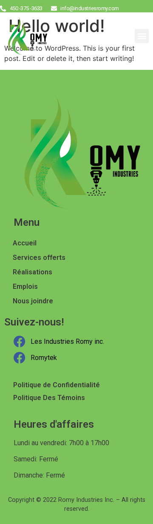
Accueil (25, 243)
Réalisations (32, 272)
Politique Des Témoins (49, 398)
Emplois (25, 286)
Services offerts (39, 257)
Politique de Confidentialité (56, 385)
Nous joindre (33, 301)
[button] (142, 36)
